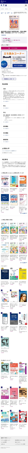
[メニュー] (26, 2)
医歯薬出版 (4, 35)
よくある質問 (4, 442)
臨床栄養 (11, 13)
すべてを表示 (23, 213)
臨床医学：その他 (8, 13)
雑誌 (5, 13)
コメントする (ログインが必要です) (9, 150)
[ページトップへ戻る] (26, 451)
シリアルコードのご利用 (20, 444)
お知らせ (3, 444)
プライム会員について (5, 440)
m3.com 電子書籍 (2, 13)
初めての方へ (18, 442)
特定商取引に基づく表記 (20, 440)
